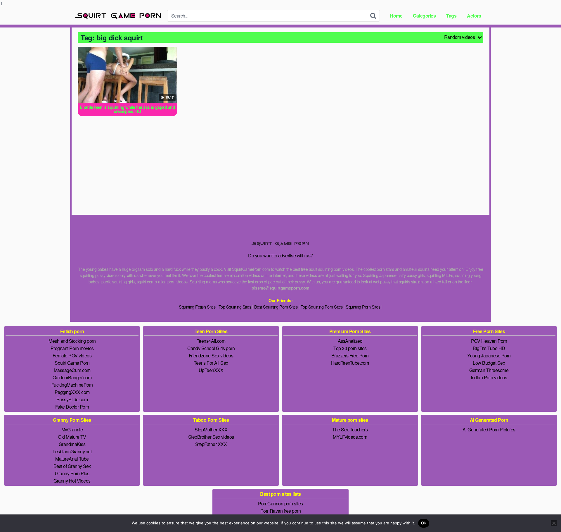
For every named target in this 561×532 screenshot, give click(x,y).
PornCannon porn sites (280, 503)
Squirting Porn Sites (363, 307)
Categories (424, 15)
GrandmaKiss (72, 444)
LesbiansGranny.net (72, 451)
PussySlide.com (72, 399)
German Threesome (488, 370)
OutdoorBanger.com (72, 377)
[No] (554, 523)
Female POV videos (72, 355)
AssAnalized (350, 341)
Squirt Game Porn (72, 362)
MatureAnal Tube (72, 458)
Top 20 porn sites (350, 348)
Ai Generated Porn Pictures (489, 429)
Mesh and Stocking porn (72, 341)
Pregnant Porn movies (72, 348)
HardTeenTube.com (350, 362)
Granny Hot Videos (72, 480)
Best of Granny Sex (72, 466)
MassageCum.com (72, 370)
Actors (474, 15)
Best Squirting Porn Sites (276, 307)
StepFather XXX (211, 444)
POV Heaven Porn (489, 341)
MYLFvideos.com (350, 436)
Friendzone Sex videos (211, 355)
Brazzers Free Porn (350, 355)
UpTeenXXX (211, 370)
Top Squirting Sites (235, 307)
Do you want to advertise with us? (280, 255)
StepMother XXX (211, 429)
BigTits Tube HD (489, 348)
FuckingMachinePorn (72, 384)
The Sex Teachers (350, 429)
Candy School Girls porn (211, 348)
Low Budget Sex (489, 362)
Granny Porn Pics (72, 473)
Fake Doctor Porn (72, 406)
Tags (451, 15)
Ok (423, 523)
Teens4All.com (211, 341)
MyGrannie (72, 429)
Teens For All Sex (211, 362)
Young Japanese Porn (489, 355)
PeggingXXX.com (72, 392)
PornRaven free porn (280, 510)
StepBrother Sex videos (211, 436)
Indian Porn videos (489, 377)
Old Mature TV (72, 436)
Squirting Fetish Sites (197, 307)
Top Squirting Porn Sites (322, 307)
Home (396, 15)
